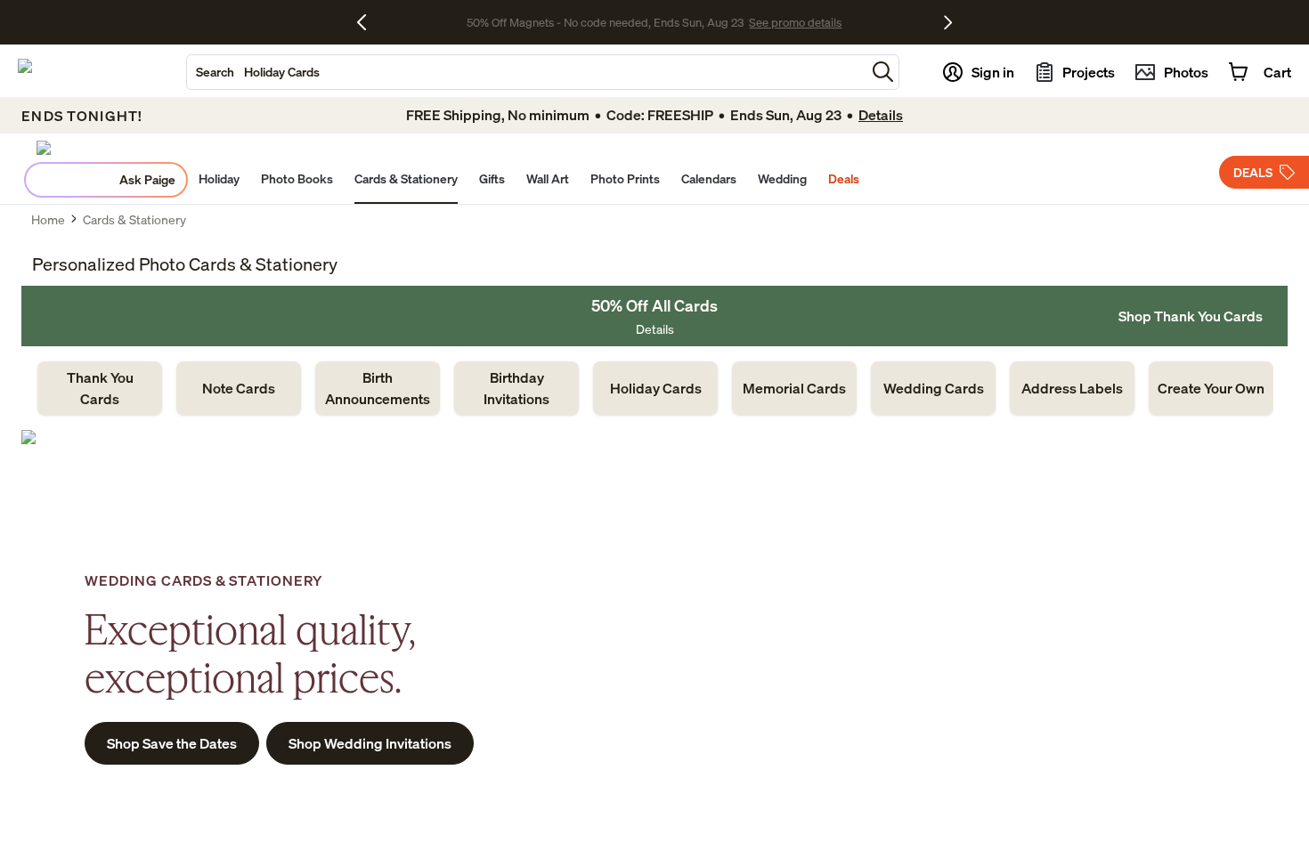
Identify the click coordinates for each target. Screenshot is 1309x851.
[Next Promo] (948, 22)
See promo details (795, 22)
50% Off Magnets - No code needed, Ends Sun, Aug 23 (605, 22)
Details (655, 328)
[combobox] (526, 72)
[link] (99, 388)
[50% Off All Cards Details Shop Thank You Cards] (654, 316)
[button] (882, 71)
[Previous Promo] (368, 22)
